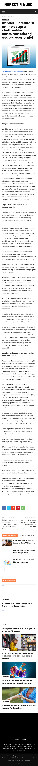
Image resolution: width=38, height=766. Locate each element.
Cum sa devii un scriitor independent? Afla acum (24, 542)
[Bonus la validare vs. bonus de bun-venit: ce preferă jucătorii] (19, 670)
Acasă (4, 16)
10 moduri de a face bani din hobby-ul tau (24, 551)
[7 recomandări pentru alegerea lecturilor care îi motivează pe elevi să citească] (19, 642)
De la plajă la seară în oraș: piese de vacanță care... (18, 629)
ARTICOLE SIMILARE (9, 535)
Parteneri (8, 756)
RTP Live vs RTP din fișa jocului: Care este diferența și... (17, 604)
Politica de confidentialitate (11, 758)
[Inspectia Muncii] (19, 4)
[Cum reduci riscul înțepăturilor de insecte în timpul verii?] (19, 695)
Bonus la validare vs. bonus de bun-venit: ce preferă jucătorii (17, 681)
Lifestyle (5, 624)
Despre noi (16, 756)
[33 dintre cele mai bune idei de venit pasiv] (7, 562)
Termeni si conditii (28, 758)
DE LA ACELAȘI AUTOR (26, 535)
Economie (11, 16)
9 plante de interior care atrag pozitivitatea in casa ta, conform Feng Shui (10, 524)
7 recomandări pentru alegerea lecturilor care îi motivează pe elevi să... (17, 656)
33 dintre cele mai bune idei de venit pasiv (23, 561)
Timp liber (6, 599)
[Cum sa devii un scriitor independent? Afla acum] (7, 543)
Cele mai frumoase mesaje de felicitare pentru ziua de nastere (28, 523)
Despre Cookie (26, 756)
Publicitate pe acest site (15, 760)
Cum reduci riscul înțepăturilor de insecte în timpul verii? (19, 706)
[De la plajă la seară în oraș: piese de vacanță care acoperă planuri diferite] (19, 617)
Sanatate (6, 701)
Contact (27, 760)
